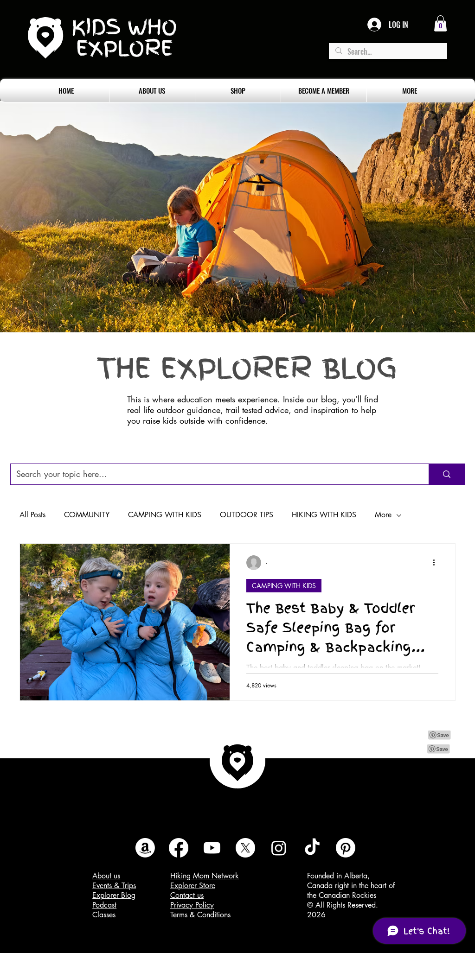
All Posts (32, 515)
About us (106, 876)
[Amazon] (145, 848)
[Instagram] (279, 848)
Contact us (187, 895)
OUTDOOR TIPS (246, 515)
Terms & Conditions (200, 915)
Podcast (104, 905)
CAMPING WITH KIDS (164, 515)
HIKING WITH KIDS (324, 515)
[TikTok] (312, 848)
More (383, 515)
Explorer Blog (113, 895)
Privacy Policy (192, 905)
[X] (245, 848)
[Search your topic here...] (446, 474)
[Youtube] (212, 848)
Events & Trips (114, 885)
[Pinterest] (345, 848)
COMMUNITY (86, 515)
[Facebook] (178, 848)
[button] (440, 23)
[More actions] (437, 562)
